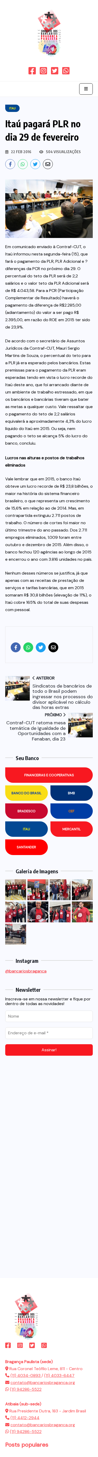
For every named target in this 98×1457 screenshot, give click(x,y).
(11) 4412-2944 (24, 1417)
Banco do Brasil (26, 793)
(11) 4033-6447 (59, 1375)
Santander (26, 847)
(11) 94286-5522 (26, 1389)
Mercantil (71, 829)
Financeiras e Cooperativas (49, 775)
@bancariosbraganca (26, 971)
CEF (71, 811)
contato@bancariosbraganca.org (42, 1382)
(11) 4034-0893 (26, 1375)
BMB (71, 793)
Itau (26, 829)
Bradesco (27, 811)
